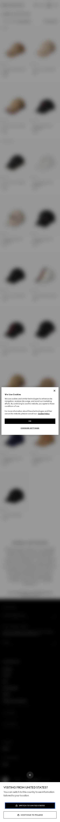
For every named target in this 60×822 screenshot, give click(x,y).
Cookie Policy (44, 414)
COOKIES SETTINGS (30, 428)
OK (30, 421)
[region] (29, 411)
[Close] (30, 775)
